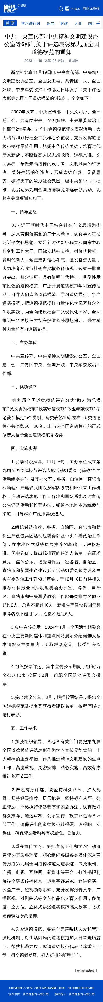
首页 (10, 22)
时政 (64, 23)
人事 (78, 23)
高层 (50, 23)
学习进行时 (30, 23)
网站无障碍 (91, 8)
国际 (92, 23)
